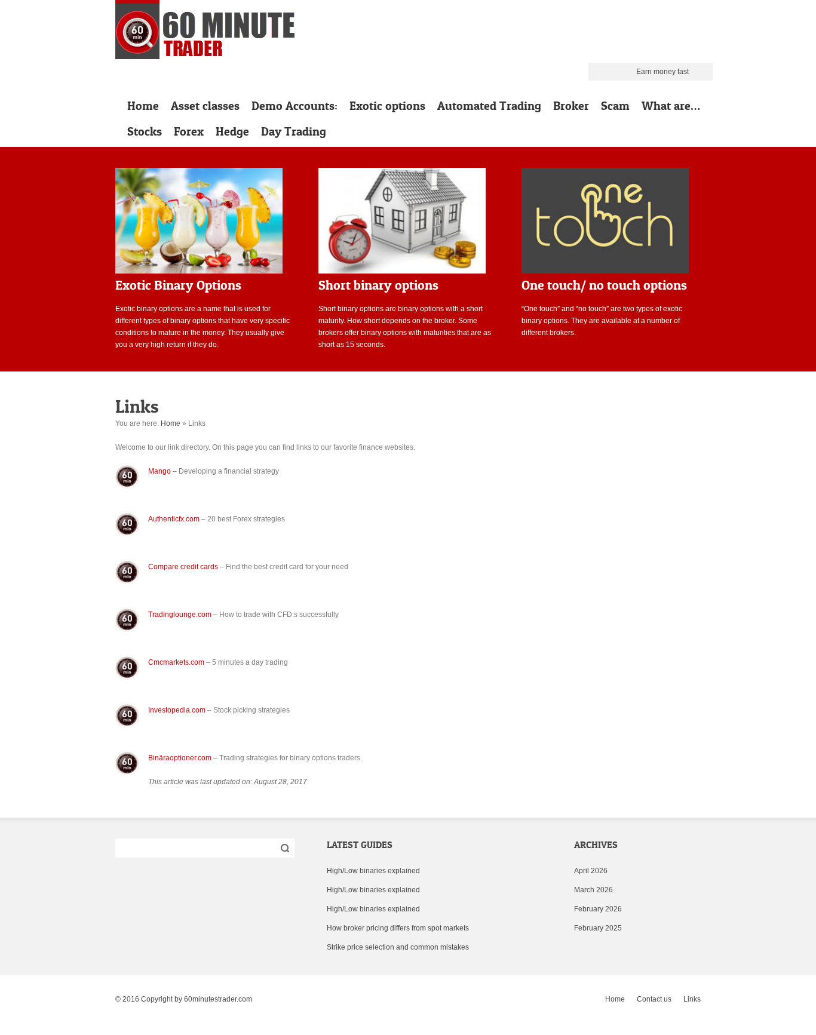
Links (692, 999)
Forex (189, 131)
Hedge (232, 131)
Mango (159, 471)
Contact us (654, 999)
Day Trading (293, 131)
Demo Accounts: (294, 106)
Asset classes (205, 106)
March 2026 (593, 890)
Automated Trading (489, 106)
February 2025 (598, 928)
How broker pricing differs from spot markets (398, 928)
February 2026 (598, 909)
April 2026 (591, 871)
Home (143, 106)
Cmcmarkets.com (176, 662)
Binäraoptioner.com (179, 758)
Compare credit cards (183, 567)
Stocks (144, 131)
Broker (571, 106)
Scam (615, 106)
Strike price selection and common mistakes (398, 947)
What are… (671, 106)
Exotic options (387, 106)
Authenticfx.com (174, 519)
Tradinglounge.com (179, 614)
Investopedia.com (176, 710)
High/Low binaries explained (373, 871)
